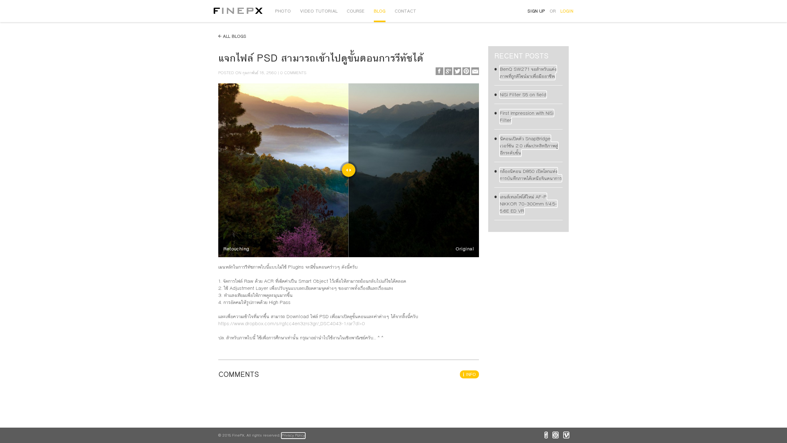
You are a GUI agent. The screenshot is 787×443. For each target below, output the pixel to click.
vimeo (566, 435)
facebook (546, 435)
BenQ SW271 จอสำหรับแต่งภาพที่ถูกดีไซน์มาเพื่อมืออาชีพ (528, 73)
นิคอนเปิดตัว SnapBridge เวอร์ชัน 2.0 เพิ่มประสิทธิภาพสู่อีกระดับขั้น (529, 145)
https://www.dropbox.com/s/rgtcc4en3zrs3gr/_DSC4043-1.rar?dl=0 (291, 323)
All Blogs (233, 36)
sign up (536, 11)
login (566, 11)
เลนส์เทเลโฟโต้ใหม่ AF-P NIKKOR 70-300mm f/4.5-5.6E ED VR (528, 203)
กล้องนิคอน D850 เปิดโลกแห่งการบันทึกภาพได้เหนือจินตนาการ (531, 175)
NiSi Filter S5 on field (523, 94)
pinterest (555, 435)
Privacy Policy (293, 435)
